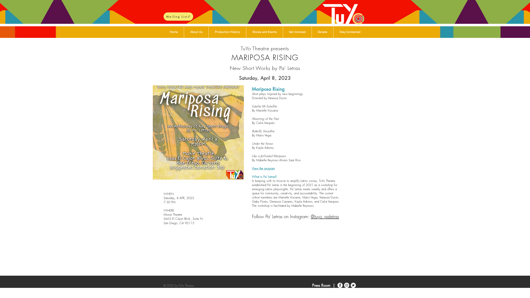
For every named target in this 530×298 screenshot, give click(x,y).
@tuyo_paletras (325, 216)
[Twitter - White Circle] (353, 285)
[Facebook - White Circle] (340, 285)
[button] (297, 32)
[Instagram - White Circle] (346, 285)
